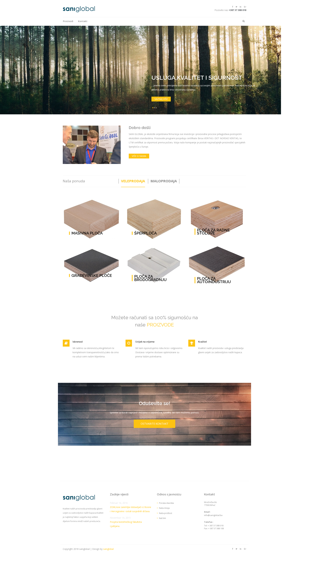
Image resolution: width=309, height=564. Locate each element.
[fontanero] (79, 8)
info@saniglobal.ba (213, 515)
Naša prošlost (165, 513)
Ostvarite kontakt (154, 423)
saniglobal (108, 548)
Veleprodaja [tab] (133, 180)
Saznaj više (161, 98)
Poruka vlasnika (166, 503)
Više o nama (139, 156)
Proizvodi (68, 21)
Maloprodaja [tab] (163, 180)
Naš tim (162, 518)
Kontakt (82, 21)
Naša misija (164, 508)
